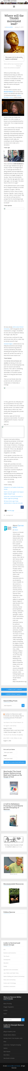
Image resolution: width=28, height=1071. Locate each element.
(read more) (19, 847)
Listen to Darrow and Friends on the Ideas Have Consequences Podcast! (14, 716)
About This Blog (8, 1003)
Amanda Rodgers (8, 344)
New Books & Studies (9, 1058)
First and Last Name (9, 749)
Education (6, 963)
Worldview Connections (9, 986)
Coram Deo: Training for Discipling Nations (12, 1046)
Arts (5, 949)
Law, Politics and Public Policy (11, 973)
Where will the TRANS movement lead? (14, 20)
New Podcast (7, 1051)
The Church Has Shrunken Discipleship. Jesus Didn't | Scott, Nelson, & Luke (13, 736)
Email (5, 755)
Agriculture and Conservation (11, 969)
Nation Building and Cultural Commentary (14, 976)
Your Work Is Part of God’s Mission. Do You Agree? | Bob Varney (13, 724)
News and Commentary (9, 979)
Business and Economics (10, 953)
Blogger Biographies (9, 1007)
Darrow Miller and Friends (13, 1066)
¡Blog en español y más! (9, 1031)
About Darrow (13, 874)
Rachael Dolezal (8, 91)
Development (7, 959)
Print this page (10, 510)
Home (5, 1013)
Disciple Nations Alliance (10, 1035)
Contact (5, 1010)
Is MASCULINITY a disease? (15, 689)
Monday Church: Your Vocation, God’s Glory (13, 1039)
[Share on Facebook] (22, 508)
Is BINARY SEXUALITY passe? (13, 694)
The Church (6, 956)
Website (16, 530)
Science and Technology (10, 983)
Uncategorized (9, 515)
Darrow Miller (9, 27)
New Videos (6, 1055)
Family (5, 966)
